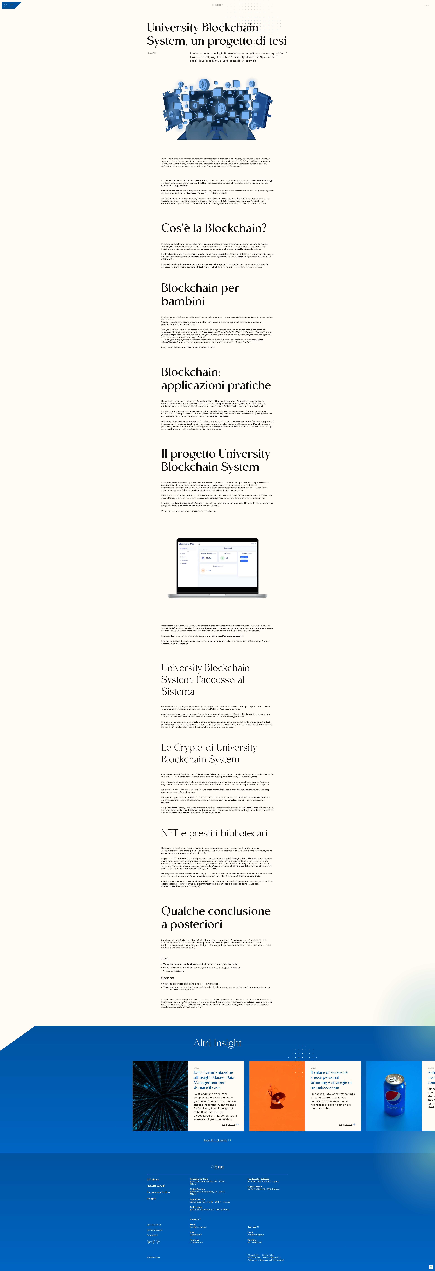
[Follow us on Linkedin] (149, 1242)
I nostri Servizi (156, 1185)
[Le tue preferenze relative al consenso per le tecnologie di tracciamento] (431, 1267)
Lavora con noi (154, 1224)
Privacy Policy (253, 1255)
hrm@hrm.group (198, 1227)
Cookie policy (268, 1255)
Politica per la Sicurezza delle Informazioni (266, 1260)
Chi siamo (153, 1179)
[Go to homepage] (5, 5)
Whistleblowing (254, 1257)
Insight (151, 1198)
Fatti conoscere (154, 1230)
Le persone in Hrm (158, 1192)
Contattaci (152, 1235)
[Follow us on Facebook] (153, 1242)
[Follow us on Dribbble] (158, 1242)
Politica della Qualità (271, 1257)
